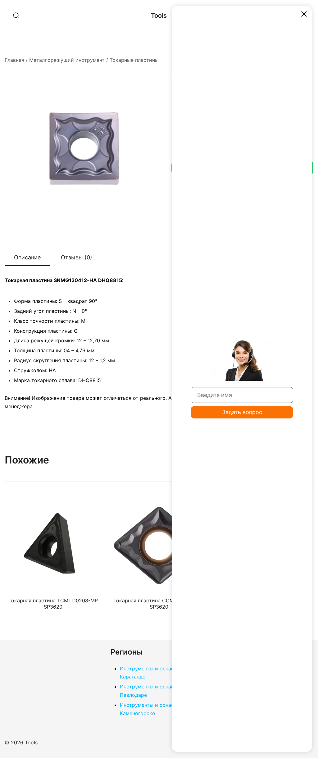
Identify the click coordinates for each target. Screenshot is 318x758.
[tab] (27, 258)
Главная (14, 60)
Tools (159, 15)
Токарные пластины (134, 60)
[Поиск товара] (16, 15)
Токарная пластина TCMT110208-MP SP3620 (53, 603)
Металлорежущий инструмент (67, 60)
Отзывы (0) (76, 257)
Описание (27, 257)
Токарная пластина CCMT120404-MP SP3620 (158, 603)
